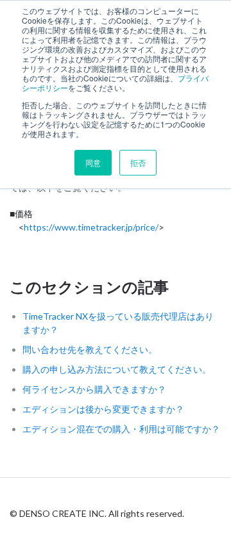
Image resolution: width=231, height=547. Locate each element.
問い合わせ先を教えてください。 (89, 349)
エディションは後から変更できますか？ (103, 409)
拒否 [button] (138, 162)
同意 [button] (93, 162)
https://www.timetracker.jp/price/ (91, 227)
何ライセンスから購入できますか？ (94, 389)
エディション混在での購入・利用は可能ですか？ (121, 428)
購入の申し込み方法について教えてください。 (116, 369)
